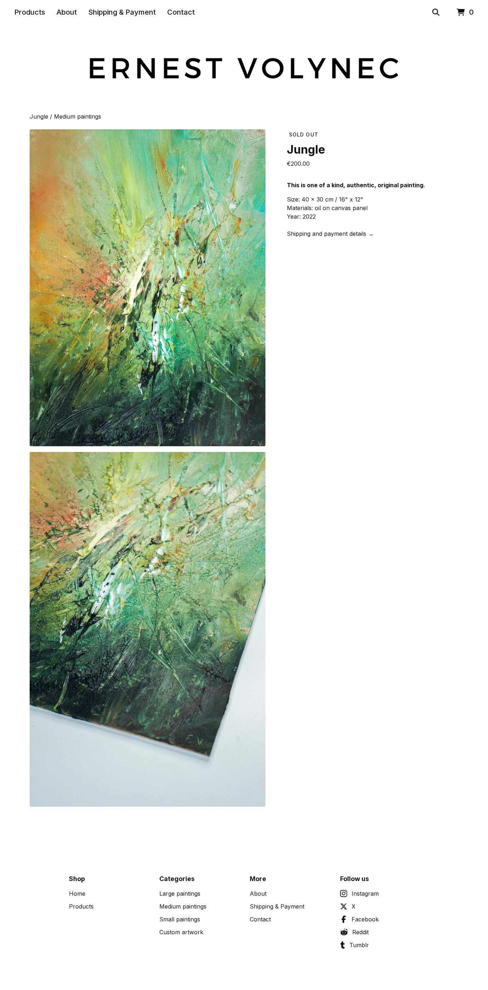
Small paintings (179, 919)
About (66, 12)
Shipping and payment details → (330, 233)
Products (29, 12)
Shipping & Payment (122, 12)
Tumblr (359, 945)
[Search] (435, 12)
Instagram (365, 893)
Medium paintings (77, 116)
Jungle (39, 116)
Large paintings (179, 893)
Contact (181, 12)
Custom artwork (181, 932)
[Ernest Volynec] (244, 68)
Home (77, 893)
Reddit (360, 932)
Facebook (365, 919)
